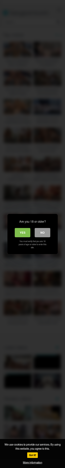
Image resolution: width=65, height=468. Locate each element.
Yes (22, 233)
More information (32, 462)
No (42, 233)
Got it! (32, 455)
